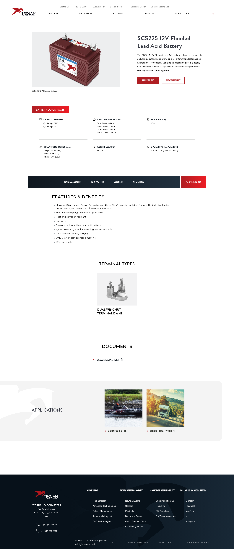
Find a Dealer (99, 500)
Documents (118, 182)
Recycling (160, 505)
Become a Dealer (138, 7)
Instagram (190, 521)
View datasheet (173, 80)
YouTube (190, 511)
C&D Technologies (102, 521)
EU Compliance (163, 511)
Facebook (190, 505)
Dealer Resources (118, 7)
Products (53, 13)
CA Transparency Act (166, 516)
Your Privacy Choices (196, 542)
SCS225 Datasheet (108, 360)
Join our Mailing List (160, 7)
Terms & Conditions (137, 542)
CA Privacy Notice (134, 526)
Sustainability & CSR (166, 500)
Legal (113, 542)
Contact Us (64, 7)
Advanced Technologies (104, 505)
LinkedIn (190, 500)
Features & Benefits (72, 182)
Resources (119, 13)
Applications (86, 13)
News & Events (81, 7)
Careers (129, 505)
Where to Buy (182, 13)
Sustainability (99, 7)
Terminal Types (97, 182)
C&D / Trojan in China (135, 521)
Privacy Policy (166, 542)
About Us (150, 13)
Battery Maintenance (102, 511)
